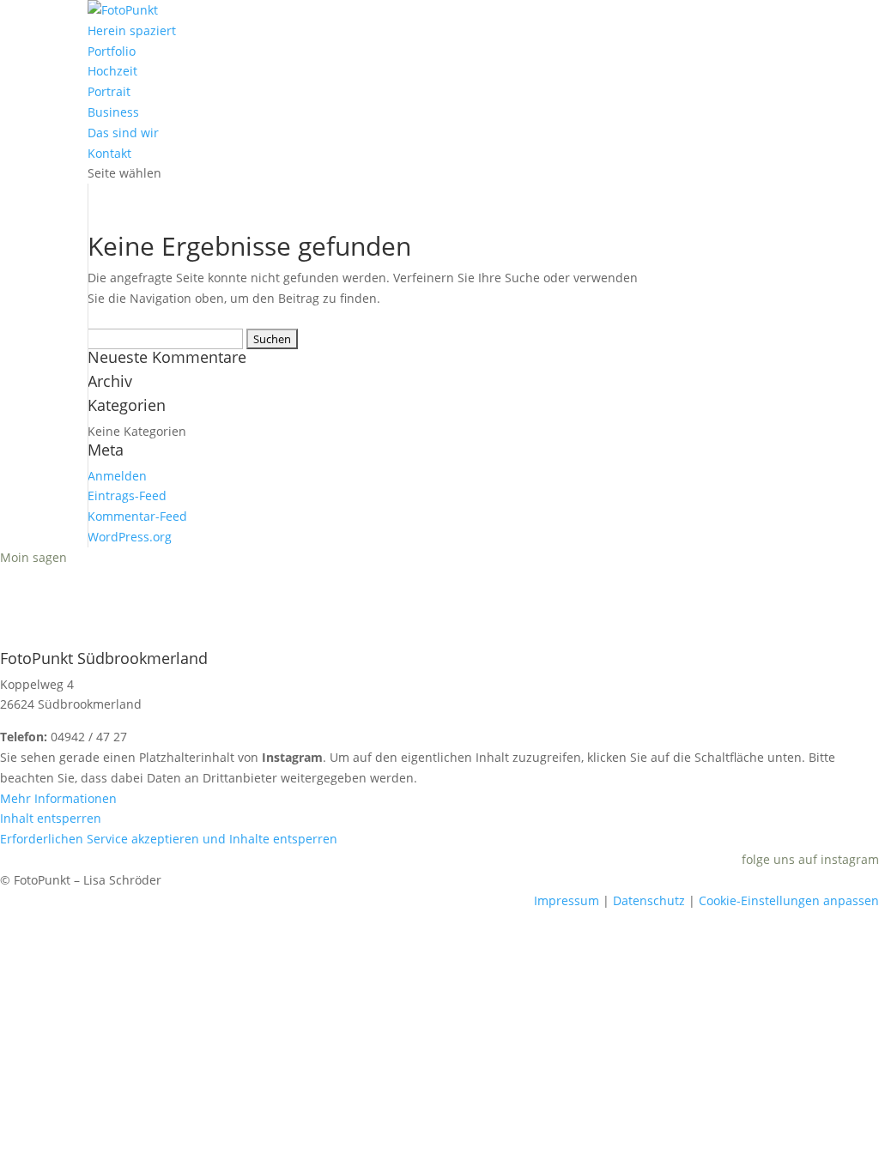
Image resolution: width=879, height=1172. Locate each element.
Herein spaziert (132, 30)
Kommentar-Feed (137, 516)
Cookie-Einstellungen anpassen (789, 900)
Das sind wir (123, 132)
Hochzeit (112, 71)
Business (113, 112)
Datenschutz (649, 900)
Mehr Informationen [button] (58, 798)
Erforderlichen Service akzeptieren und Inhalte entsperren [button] (168, 839)
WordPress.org (130, 537)
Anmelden (117, 476)
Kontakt (109, 153)
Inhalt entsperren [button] (50, 818)
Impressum (566, 900)
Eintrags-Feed (127, 495)
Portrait (109, 91)
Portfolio (112, 51)
